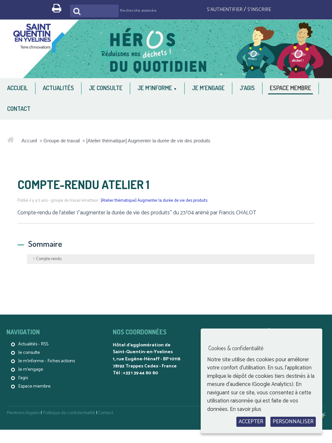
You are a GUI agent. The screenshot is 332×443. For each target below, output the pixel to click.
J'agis (23, 378)
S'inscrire (259, 10)
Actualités (27, 344)
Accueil (29, 140)
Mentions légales (23, 413)
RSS (44, 344)
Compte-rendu (49, 259)
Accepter (251, 421)
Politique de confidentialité (69, 413)
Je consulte (29, 352)
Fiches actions (61, 361)
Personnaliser (293, 421)
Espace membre (34, 386)
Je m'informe (31, 361)
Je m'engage (30, 369)
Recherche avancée (138, 10)
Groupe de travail (61, 140)
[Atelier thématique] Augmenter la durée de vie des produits (148, 140)
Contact (105, 413)
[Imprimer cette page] (59, 10)
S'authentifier (225, 10)
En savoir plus (245, 409)
